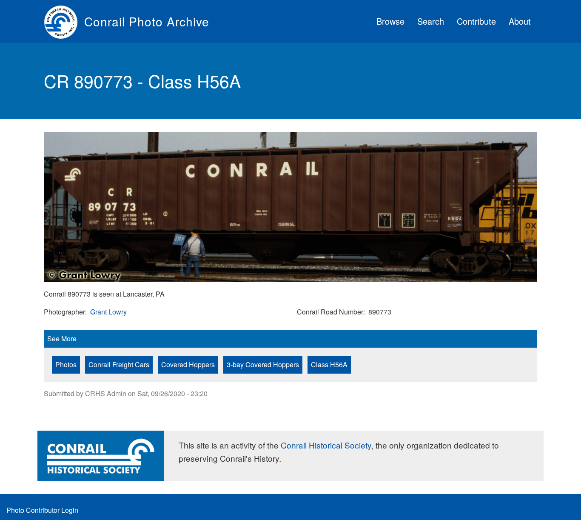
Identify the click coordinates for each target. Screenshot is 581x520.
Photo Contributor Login (42, 510)
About (520, 21)
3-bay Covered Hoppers (263, 364)
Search (430, 21)
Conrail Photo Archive (146, 21)
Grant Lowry (108, 312)
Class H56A (329, 364)
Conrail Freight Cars (118, 364)
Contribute (476, 21)
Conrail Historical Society (326, 445)
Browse (390, 21)
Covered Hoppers (188, 364)
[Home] (64, 21)
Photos (66, 364)
